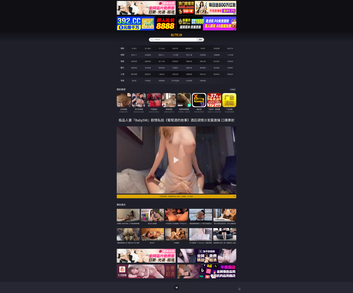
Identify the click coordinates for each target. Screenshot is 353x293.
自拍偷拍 (148, 55)
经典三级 (203, 61)
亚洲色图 (148, 68)
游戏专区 (175, 48)
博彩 (122, 48)
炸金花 (203, 48)
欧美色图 (162, 68)
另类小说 (203, 74)
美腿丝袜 (189, 68)
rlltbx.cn (176, 35)
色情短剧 (203, 81)
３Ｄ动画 (175, 55)
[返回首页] (239, 289)
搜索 (200, 40)
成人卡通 (162, 61)
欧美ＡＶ (162, 55)
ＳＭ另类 (230, 55)
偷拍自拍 (148, 61)
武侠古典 (175, 74)
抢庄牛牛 (230, 48)
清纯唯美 (203, 68)
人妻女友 (162, 74)
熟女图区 (217, 68)
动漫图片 (175, 68)
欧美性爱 (175, 61)
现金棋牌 (217, 48)
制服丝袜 (189, 61)
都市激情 (134, 74)
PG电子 (134, 48)
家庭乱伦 (148, 74)
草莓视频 (162, 81)
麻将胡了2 (189, 48)
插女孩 (134, 81)
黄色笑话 (217, 74)
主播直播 (217, 55)
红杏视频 (189, 81)
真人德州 (148, 48)
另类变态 (230, 61)
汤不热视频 (175, 81)
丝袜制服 (203, 55)
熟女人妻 (189, 55)
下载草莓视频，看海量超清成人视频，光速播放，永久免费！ (176, 196)
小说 (122, 74)
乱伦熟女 (217, 61)
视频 (122, 55)
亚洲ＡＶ (134, 55)
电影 (122, 61)
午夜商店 (148, 81)
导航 (122, 80)
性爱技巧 (230, 74)
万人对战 (162, 48)
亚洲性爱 (134, 61)
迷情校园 (189, 74)
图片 (122, 68)
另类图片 (230, 68)
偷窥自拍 (134, 68)
